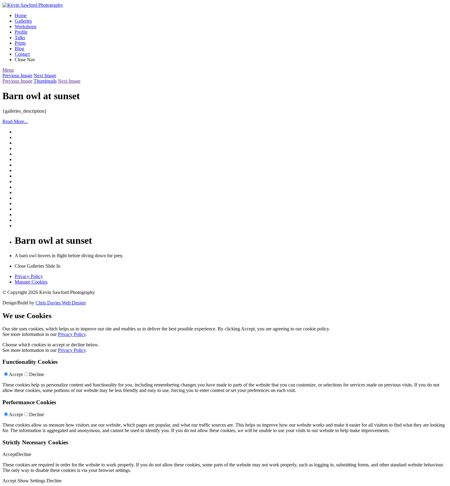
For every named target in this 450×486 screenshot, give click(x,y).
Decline (36, 374)
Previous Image (17, 75)
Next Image (45, 75)
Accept (16, 374)
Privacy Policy (29, 276)
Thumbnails (45, 81)
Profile (21, 32)
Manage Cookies (31, 281)
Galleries (23, 21)
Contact (22, 54)
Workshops (25, 26)
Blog (19, 48)
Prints (20, 43)
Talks (20, 37)
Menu (8, 70)
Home (21, 15)
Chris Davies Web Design (61, 302)
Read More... (15, 121)
